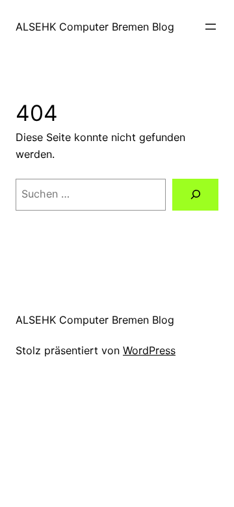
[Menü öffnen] (210, 26)
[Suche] (195, 195)
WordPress (149, 350)
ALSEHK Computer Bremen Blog (95, 26)
